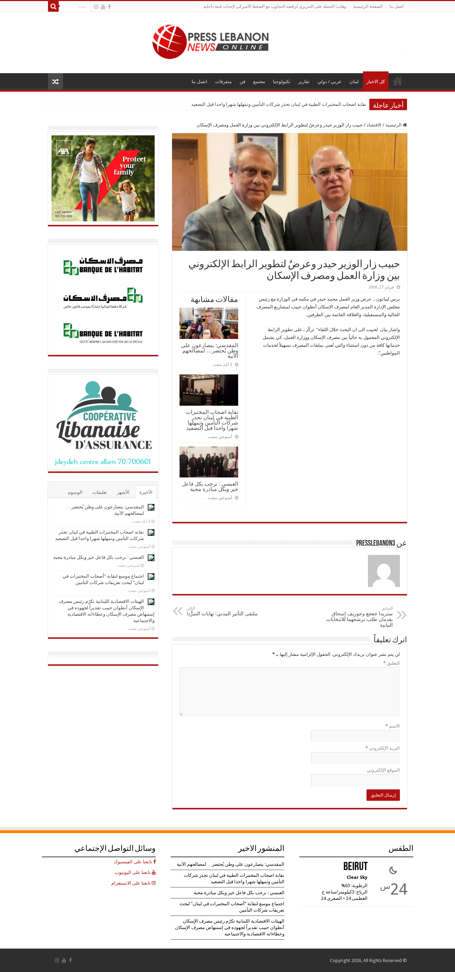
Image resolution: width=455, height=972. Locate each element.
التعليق (391, 663)
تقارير (304, 81)
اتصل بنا (396, 6)
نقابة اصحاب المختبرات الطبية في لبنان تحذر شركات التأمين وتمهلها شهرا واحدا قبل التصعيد (278, 104)
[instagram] (96, 6)
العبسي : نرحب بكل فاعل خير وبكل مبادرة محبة (210, 486)
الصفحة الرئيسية (367, 6)
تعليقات (99, 492)
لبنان (354, 81)
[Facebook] (109, 6)
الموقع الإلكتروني (383, 770)
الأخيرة (145, 492)
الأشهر (123, 492)
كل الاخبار (375, 81)
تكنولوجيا (281, 81)
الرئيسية (394, 125)
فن (242, 81)
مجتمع (259, 81)
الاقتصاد (373, 125)
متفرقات (223, 81)
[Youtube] (103, 6)
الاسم (392, 726)
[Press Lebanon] (277, 41)
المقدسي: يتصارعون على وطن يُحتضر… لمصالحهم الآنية (209, 350)
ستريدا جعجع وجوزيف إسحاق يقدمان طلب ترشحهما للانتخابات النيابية (359, 617)
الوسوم (75, 492)
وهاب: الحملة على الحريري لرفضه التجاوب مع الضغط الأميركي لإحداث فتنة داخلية (274, 6)
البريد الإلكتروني (382, 748)
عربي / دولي (329, 81)
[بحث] (53, 6)
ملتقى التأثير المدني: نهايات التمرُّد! (222, 611)
